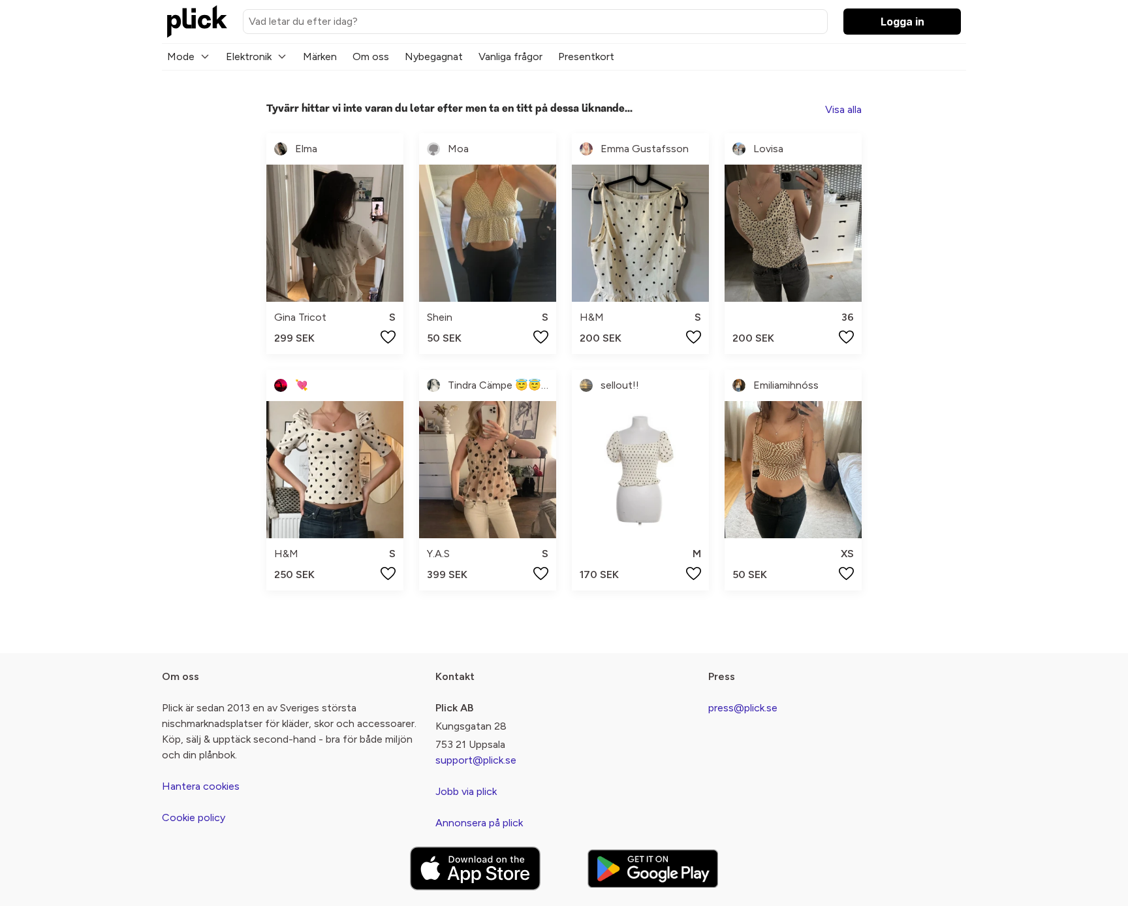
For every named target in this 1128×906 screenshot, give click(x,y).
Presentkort (586, 56)
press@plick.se (742, 708)
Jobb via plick (466, 791)
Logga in (902, 21)
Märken (320, 56)
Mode (181, 56)
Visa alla (843, 109)
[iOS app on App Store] (475, 868)
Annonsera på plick (479, 823)
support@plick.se (475, 760)
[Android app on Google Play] (653, 868)
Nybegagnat (434, 56)
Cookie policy (193, 817)
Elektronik (249, 56)
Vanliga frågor (510, 56)
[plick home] (197, 21)
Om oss (370, 56)
